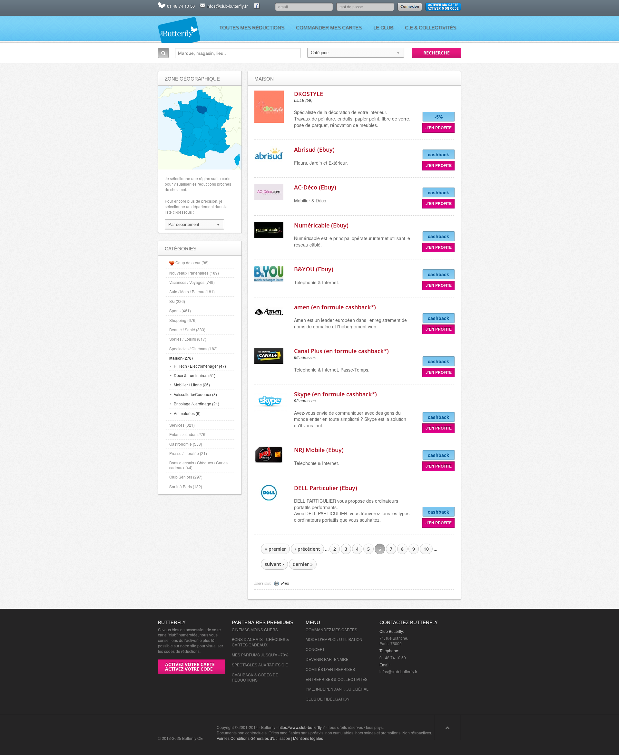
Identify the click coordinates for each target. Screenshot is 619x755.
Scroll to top (447, 727)
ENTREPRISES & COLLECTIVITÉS (337, 679)
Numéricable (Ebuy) (321, 225)
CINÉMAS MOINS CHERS (255, 629)
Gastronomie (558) (185, 444)
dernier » (303, 564)
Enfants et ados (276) (188, 434)
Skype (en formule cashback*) (335, 394)
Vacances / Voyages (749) (192, 282)
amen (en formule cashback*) (335, 307)
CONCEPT (315, 649)
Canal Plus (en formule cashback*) (341, 351)
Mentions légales (308, 738)
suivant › (274, 564)
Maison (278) (181, 358)
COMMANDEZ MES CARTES (331, 629)
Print (285, 583)
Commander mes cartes (329, 27)
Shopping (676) (183, 320)
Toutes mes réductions (251, 27)
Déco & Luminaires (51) (194, 375)
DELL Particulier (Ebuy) (325, 488)
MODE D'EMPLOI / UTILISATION (334, 639)
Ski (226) (177, 301)
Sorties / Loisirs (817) (187, 339)
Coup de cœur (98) (192, 262)
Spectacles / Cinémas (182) (193, 348)
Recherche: (163, 53)
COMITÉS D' (317, 669)
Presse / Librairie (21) (188, 453)
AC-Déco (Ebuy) (315, 187)
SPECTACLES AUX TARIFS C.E (260, 664)
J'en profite (439, 128)
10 (426, 549)
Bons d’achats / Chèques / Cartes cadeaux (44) (198, 465)
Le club (383, 27)
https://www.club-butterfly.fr (302, 727)
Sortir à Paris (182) (185, 486)
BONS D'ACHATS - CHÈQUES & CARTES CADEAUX (260, 641)
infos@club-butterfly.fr (227, 6)
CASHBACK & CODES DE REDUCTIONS (255, 677)
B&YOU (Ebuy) (313, 269)
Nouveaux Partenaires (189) (194, 273)
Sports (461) (180, 310)
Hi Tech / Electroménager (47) (200, 366)
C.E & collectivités (430, 27)
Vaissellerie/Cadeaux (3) (195, 394)
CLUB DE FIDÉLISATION (327, 699)
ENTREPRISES (341, 669)
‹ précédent (307, 549)
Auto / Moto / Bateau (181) (192, 291)
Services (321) (182, 425)
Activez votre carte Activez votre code (190, 666)
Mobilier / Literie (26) (192, 384)
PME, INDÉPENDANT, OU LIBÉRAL (337, 689)
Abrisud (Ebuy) (314, 149)
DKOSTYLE (308, 94)
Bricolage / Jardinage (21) (196, 403)
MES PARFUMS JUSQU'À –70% (260, 654)
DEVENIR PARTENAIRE (327, 659)
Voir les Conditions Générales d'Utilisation (253, 738)
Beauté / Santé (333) (187, 329)
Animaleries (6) (187, 413)
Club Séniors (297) (185, 476)
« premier (275, 549)
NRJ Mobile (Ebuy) (319, 450)
